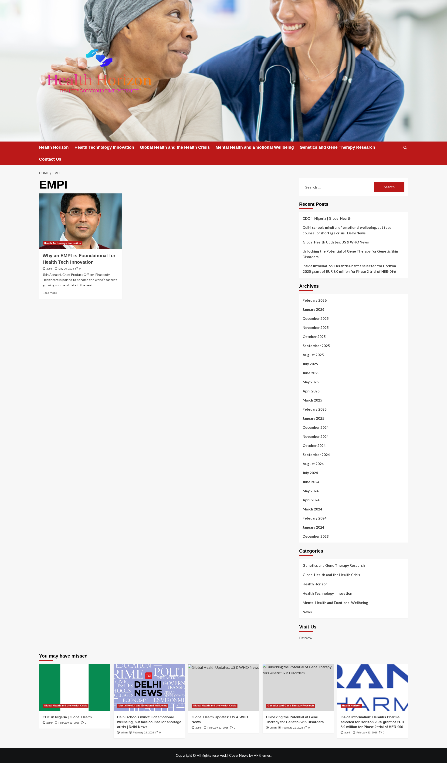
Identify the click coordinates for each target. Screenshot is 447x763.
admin (49, 268)
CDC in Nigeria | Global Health (327, 218)
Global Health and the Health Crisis (175, 147)
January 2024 (313, 527)
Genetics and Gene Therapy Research (337, 147)
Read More (50, 292)
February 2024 (315, 518)
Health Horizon (54, 147)
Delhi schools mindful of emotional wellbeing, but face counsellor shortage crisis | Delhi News (347, 230)
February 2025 (315, 409)
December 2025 (316, 318)
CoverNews (238, 755)
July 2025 (310, 364)
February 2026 (315, 300)
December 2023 (316, 536)
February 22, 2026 (217, 727)
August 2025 (313, 355)
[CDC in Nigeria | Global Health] (74, 687)
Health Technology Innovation (104, 147)
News (307, 612)
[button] (405, 147)
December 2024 (316, 427)
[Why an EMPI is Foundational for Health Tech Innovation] (80, 221)
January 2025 (313, 418)
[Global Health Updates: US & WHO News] (223, 687)
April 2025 (311, 391)
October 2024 (314, 445)
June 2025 (311, 373)
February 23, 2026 (68, 722)
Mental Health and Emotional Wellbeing (255, 147)
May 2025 (311, 382)
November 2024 (316, 436)
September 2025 (316, 346)
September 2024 (316, 454)
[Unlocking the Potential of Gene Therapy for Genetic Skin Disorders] (298, 687)
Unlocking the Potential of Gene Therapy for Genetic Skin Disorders (350, 254)
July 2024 (310, 473)
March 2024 (312, 509)
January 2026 (313, 309)
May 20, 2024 (66, 268)
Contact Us (50, 159)
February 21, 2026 (292, 727)
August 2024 (313, 464)
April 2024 (311, 500)
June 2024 (311, 482)
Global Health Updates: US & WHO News (336, 242)
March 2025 (312, 400)
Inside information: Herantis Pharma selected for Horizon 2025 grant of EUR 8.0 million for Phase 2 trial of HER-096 (349, 268)
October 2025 (314, 336)
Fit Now (305, 637)
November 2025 (316, 327)
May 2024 (311, 491)
